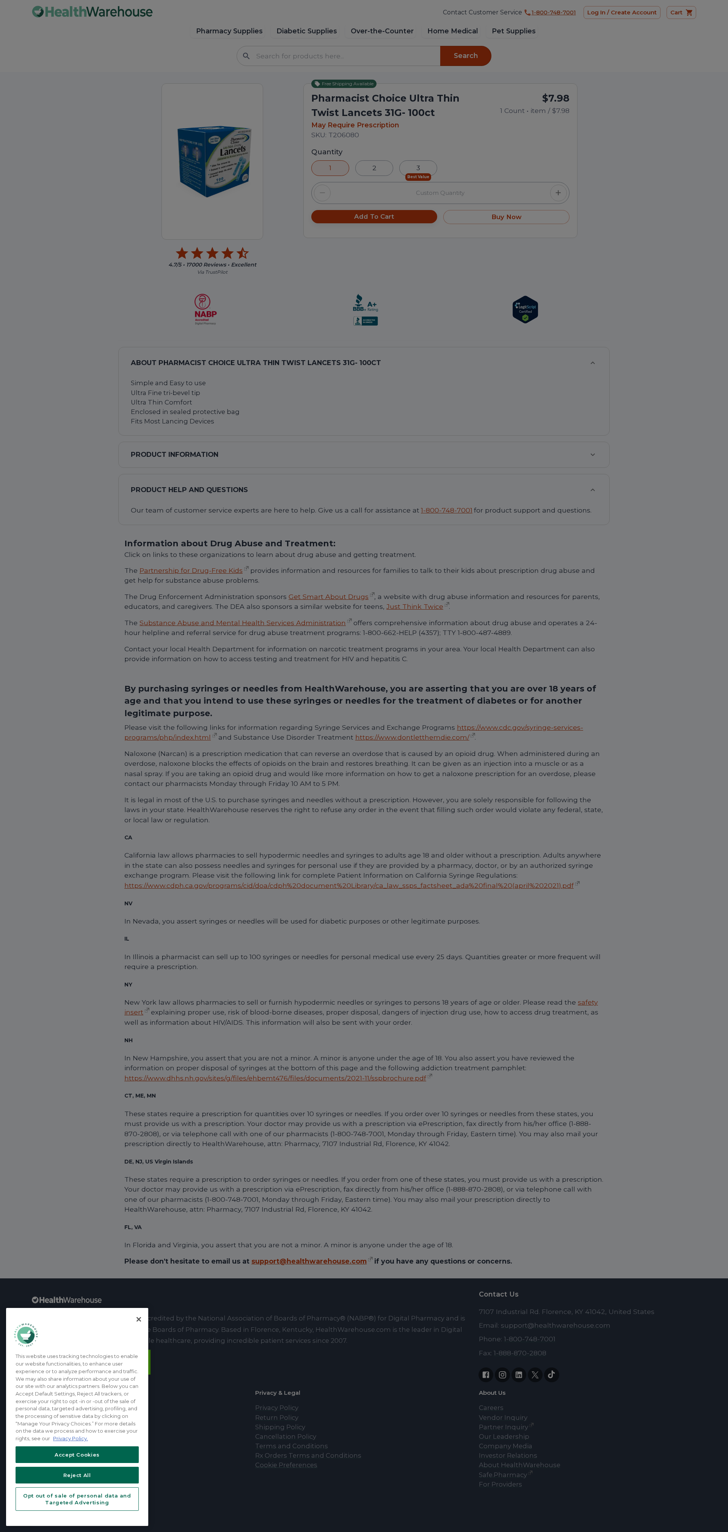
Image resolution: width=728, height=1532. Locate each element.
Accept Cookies (77, 1455)
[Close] (138, 1319)
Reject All (77, 1475)
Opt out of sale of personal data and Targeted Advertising (77, 1499)
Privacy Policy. (70, 1438)
